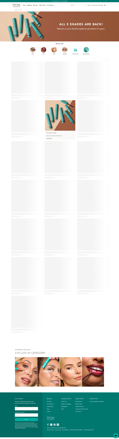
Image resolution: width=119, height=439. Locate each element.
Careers (49, 411)
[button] (95, 5)
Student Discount (79, 406)
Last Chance (78, 411)
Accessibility (65, 429)
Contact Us (64, 401)
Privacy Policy (22, 428)
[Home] (50, 421)
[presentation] (27, 78)
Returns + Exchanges (66, 404)
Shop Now (48, 138)
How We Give (50, 404)
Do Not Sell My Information (76, 429)
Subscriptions (78, 401)
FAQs (62, 409)
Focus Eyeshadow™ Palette (62, 1)
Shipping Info (64, 406)
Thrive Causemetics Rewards (97, 401)
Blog (48, 409)
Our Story (49, 401)
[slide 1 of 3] (106, 1)
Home (16, 9)
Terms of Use (58, 429)
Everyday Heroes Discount (81, 409)
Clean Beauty (50, 406)
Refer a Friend (78, 404)
